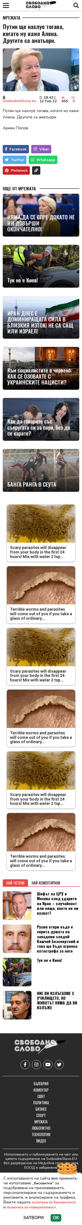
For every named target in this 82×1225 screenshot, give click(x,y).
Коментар (41, 1090)
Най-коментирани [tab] (46, 883)
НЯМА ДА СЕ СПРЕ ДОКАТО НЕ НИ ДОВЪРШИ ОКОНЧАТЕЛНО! (41, 223)
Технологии (41, 1134)
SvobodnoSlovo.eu (19, 100)
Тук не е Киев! (22, 280)
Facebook (18, 149)
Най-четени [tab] (15, 883)
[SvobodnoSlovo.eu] (40, 1047)
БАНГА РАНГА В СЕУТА (31, 484)
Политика (41, 1102)
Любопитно (41, 1128)
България (41, 1083)
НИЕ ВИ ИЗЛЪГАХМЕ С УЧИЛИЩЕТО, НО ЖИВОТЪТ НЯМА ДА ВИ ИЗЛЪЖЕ (57, 1000)
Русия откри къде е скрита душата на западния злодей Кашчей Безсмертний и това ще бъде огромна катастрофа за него (58, 939)
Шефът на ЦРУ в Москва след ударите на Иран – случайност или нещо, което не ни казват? (57, 903)
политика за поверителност (31, 1207)
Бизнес (41, 1109)
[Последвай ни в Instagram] (36, 1064)
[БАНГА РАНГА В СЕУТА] (41, 470)
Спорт (41, 1115)
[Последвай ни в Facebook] (25, 1064)
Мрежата (11, 17)
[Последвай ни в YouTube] (47, 1064)
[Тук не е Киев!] (41, 266)
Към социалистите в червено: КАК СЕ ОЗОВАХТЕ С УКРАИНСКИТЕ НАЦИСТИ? (39, 376)
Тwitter (17, 159)
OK (56, 1218)
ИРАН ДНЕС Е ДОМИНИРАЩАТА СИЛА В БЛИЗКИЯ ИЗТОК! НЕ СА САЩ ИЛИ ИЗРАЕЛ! (40, 322)
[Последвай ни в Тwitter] (59, 1064)
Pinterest (19, 170)
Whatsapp (45, 159)
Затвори (33, 1218)
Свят (41, 1096)
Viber (44, 149)
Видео (41, 1141)
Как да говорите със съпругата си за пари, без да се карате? (38, 427)
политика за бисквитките (53, 1202)
